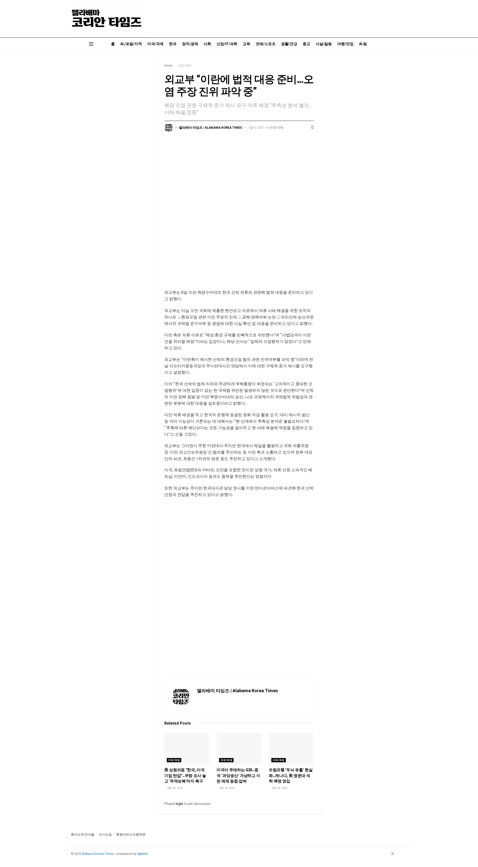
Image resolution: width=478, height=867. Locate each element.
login (179, 804)
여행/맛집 (345, 44)
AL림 (363, 44)
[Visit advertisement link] (239, 214)
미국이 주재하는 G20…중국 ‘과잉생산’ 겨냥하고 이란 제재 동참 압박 (238, 775)
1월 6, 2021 (256, 127)
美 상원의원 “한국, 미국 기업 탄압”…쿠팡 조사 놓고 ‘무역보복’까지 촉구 (185, 775)
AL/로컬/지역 (131, 44)
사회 (207, 44)
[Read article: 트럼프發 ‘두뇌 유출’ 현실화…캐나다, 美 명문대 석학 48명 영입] (291, 749)
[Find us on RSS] (405, 854)
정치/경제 (190, 44)
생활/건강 (289, 44)
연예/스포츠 (266, 44)
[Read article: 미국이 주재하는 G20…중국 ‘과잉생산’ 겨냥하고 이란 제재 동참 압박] (239, 749)
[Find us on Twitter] (393, 854)
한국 (173, 44)
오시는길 (105, 834)
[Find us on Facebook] (385, 854)
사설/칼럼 (324, 44)
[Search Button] (405, 44)
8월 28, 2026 (175, 788)
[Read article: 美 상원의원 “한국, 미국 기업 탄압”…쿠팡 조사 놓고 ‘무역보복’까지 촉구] (186, 749)
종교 (306, 44)
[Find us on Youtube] (399, 854)
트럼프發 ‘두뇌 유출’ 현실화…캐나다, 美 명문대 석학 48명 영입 (290, 775)
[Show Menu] (91, 44)
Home (168, 65)
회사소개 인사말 (82, 834)
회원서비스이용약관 (130, 834)
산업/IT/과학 (227, 44)
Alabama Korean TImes (98, 854)
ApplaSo (142, 854)
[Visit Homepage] (108, 18)
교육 (246, 44)
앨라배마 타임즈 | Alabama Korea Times (210, 127)
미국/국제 (155, 44)
